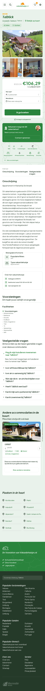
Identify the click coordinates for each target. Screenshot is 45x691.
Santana (28, 613)
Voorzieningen (21, 171)
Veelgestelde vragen (35, 172)
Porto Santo (30, 599)
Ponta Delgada (31, 611)
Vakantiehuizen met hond (12, 647)
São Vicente (30, 588)
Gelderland (6, 611)
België (5, 634)
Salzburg (13, 21)
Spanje (5, 632)
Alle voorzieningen (12, 160)
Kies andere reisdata (21, 470)
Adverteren (7, 662)
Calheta (28, 591)
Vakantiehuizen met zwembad (14, 644)
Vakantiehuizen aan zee (11, 650)
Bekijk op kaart (33, 21)
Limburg (5, 605)
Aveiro (27, 594)
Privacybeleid (30, 671)
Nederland (6, 623)
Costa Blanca (7, 594)
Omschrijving (8, 171)
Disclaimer (29, 662)
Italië (4, 629)
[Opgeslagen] (35, 4)
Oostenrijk (5, 21)
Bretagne (6, 608)
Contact (5, 665)
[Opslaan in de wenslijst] (37, 425)
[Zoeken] (10, 4)
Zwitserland (29, 632)
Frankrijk (5, 626)
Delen (8, 25)
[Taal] (40, 4)
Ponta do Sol (30, 597)
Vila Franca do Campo (33, 608)
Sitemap (5, 668)
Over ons (6, 660)
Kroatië (28, 626)
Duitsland (28, 623)
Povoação (29, 605)
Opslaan (17, 25)
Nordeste (29, 602)
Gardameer (7, 597)
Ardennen (6, 591)
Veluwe (5, 588)
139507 (8, 445)
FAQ (26, 660)
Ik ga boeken (22, 112)
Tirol (4, 599)
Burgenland (7, 602)
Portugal (28, 634)
